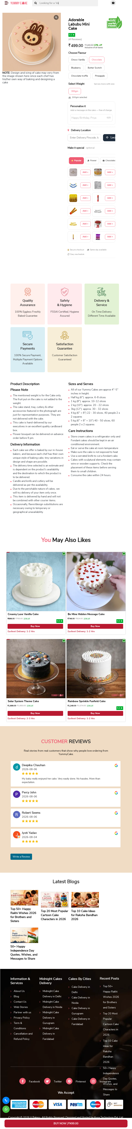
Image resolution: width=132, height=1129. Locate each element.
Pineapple (100, 76)
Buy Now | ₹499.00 (66, 1123)
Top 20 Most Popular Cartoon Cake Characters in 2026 (111, 1024)
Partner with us (22, 1012)
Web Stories (21, 1007)
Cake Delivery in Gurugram (81, 1011)
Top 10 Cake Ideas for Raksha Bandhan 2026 (110, 1051)
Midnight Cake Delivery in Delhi (52, 994)
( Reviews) (75, 39)
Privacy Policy (22, 1017)
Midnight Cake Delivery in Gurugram (51, 1017)
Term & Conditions (20, 1026)
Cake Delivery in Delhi (81, 990)
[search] (35, 3)
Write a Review (21, 856)
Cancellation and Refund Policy (23, 1036)
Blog (16, 996)
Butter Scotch (95, 68)
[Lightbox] (56, 17)
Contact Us (20, 1002)
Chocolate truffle (79, 76)
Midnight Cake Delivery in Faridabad (51, 1033)
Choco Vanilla (78, 60)
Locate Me (116, 137)
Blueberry (76, 68)
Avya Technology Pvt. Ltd (108, 1117)
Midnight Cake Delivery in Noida (52, 1004)
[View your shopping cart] (113, 2)
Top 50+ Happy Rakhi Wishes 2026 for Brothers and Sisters (111, 997)
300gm (74, 91)
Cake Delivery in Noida (81, 1000)
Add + (85, 172)
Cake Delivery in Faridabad (81, 1021)
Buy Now (35, 626)
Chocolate (97, 60)
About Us (19, 991)
